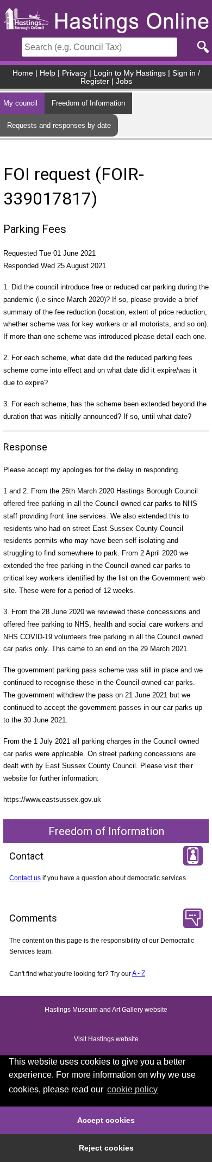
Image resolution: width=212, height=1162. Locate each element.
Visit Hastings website (106, 1039)
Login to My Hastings (129, 73)
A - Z (138, 974)
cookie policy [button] (132, 1089)
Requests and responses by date (59, 125)
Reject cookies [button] (106, 1148)
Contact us (25, 878)
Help (47, 73)
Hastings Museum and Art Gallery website (106, 1009)
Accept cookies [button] (106, 1120)
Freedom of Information (88, 103)
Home (23, 73)
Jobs (124, 81)
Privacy (74, 73)
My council (20, 103)
